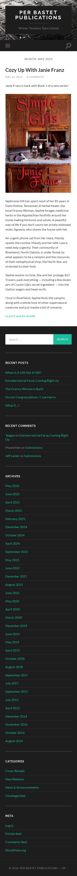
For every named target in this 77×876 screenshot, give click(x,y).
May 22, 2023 (14, 76)
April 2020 (12, 609)
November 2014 (16, 724)
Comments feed (16, 842)
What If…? (12, 405)
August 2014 (14, 741)
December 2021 (16, 576)
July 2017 (12, 683)
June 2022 (12, 568)
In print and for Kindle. (20, 316)
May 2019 (12, 642)
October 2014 (14, 732)
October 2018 (14, 658)
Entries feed (13, 833)
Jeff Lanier (12, 456)
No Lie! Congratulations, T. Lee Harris (30, 397)
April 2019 (12, 650)
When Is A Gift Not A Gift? (23, 372)
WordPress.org (15, 850)
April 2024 (12, 543)
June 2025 (12, 494)
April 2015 (12, 708)
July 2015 (12, 700)
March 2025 (13, 510)
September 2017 (16, 675)
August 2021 (14, 584)
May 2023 (12, 560)
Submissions (33, 447)
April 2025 (12, 502)
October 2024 (14, 535)
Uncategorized (15, 795)
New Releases (14, 779)
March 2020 (13, 617)
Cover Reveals (15, 771)
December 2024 (16, 527)
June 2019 (12, 634)
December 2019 (16, 626)
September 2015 (16, 691)
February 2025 (15, 519)
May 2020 (12, 601)
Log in (9, 825)
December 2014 (16, 716)
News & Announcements (22, 787)
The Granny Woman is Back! (24, 389)
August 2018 (14, 667)
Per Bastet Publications (38, 14)
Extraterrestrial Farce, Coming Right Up (32, 380)
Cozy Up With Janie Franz (34, 70)
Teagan (10, 435)
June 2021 (12, 593)
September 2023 (16, 551)
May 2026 (12, 486)
